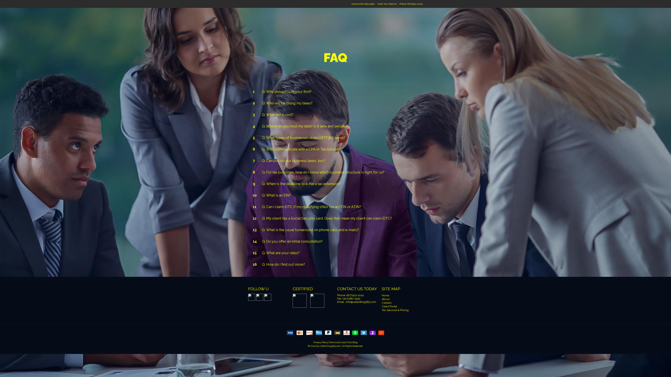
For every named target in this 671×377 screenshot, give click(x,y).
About (385, 299)
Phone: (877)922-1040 (411, 4)
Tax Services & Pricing (395, 310)
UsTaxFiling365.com (330, 346)
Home (385, 295)
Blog (355, 342)
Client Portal (389, 306)
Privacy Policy (321, 342)
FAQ (349, 342)
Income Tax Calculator (363, 4)
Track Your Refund (387, 4)
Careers (386, 302)
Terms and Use (338, 342)
